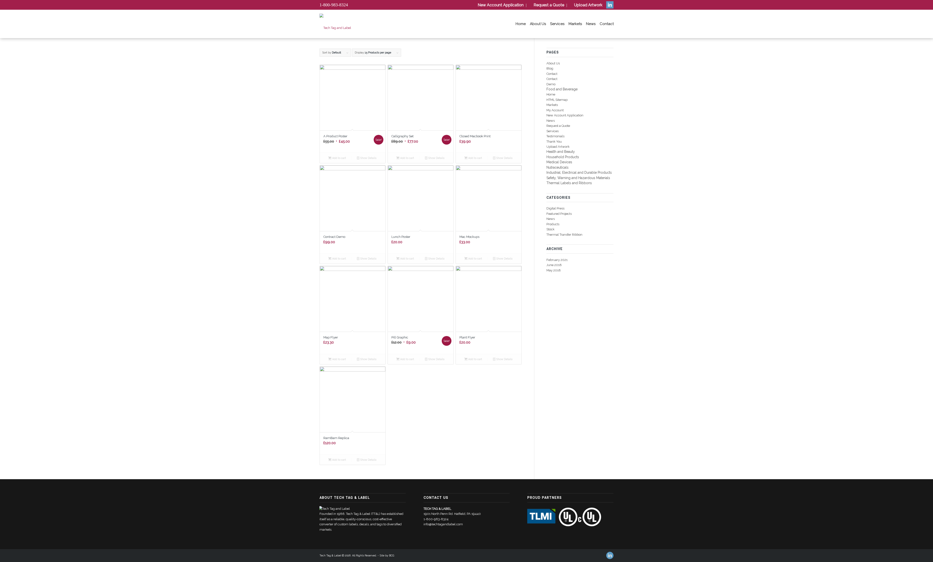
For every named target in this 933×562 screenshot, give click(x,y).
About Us (553, 63)
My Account (555, 110)
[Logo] (335, 28)
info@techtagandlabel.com (443, 524)
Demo (550, 84)
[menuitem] (500, 5)
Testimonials (555, 136)
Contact (551, 74)
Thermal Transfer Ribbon (564, 234)
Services (552, 131)
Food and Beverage (562, 89)
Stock (550, 229)
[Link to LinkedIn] (609, 5)
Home (550, 94)
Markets (552, 105)
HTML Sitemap (557, 100)
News (550, 120)
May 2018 (553, 270)
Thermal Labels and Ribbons (569, 183)
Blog (549, 68)
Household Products (562, 157)
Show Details (367, 158)
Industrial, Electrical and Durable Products (579, 172)
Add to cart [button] (338, 158)
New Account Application (564, 115)
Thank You (554, 141)
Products (552, 224)
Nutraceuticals (557, 167)
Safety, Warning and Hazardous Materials (578, 178)
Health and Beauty (560, 152)
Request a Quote (558, 126)
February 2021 (557, 260)
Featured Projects (559, 214)
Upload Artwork (558, 146)
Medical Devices (559, 162)
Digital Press (555, 208)
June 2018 (554, 265)
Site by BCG (387, 555)
